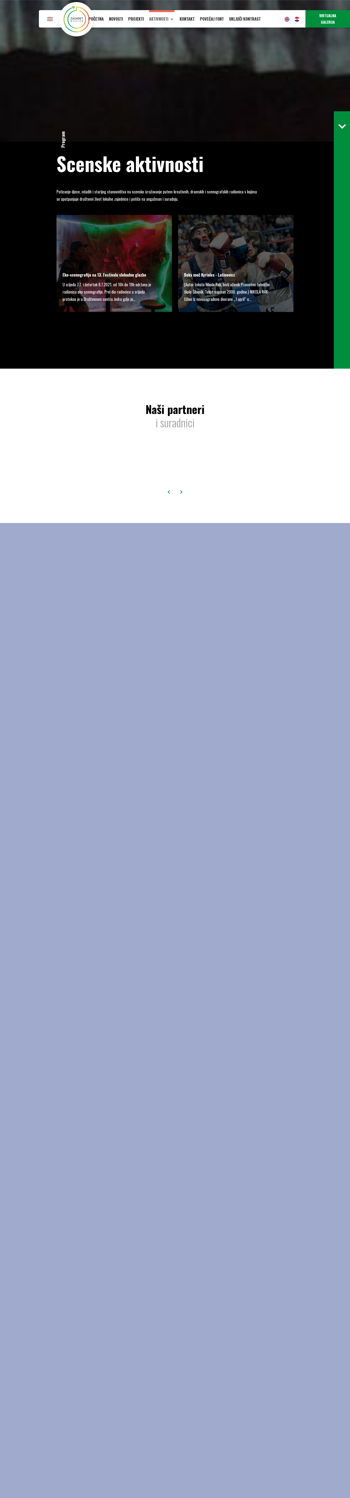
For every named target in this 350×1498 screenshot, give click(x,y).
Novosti (116, 19)
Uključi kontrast (245, 19)
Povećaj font (212, 19)
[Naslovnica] (76, 19)
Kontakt (187, 19)
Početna (96, 19)
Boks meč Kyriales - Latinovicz (209, 275)
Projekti (136, 19)
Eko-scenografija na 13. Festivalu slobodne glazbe (104, 275)
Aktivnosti (159, 19)
